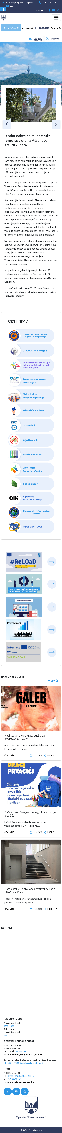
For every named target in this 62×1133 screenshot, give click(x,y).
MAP (12, 6)
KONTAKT (40, 10)
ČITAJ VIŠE (9, 755)
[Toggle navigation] (56, 17)
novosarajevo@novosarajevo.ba (26, 1054)
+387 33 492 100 (49, 2)
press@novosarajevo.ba (22, 1082)
